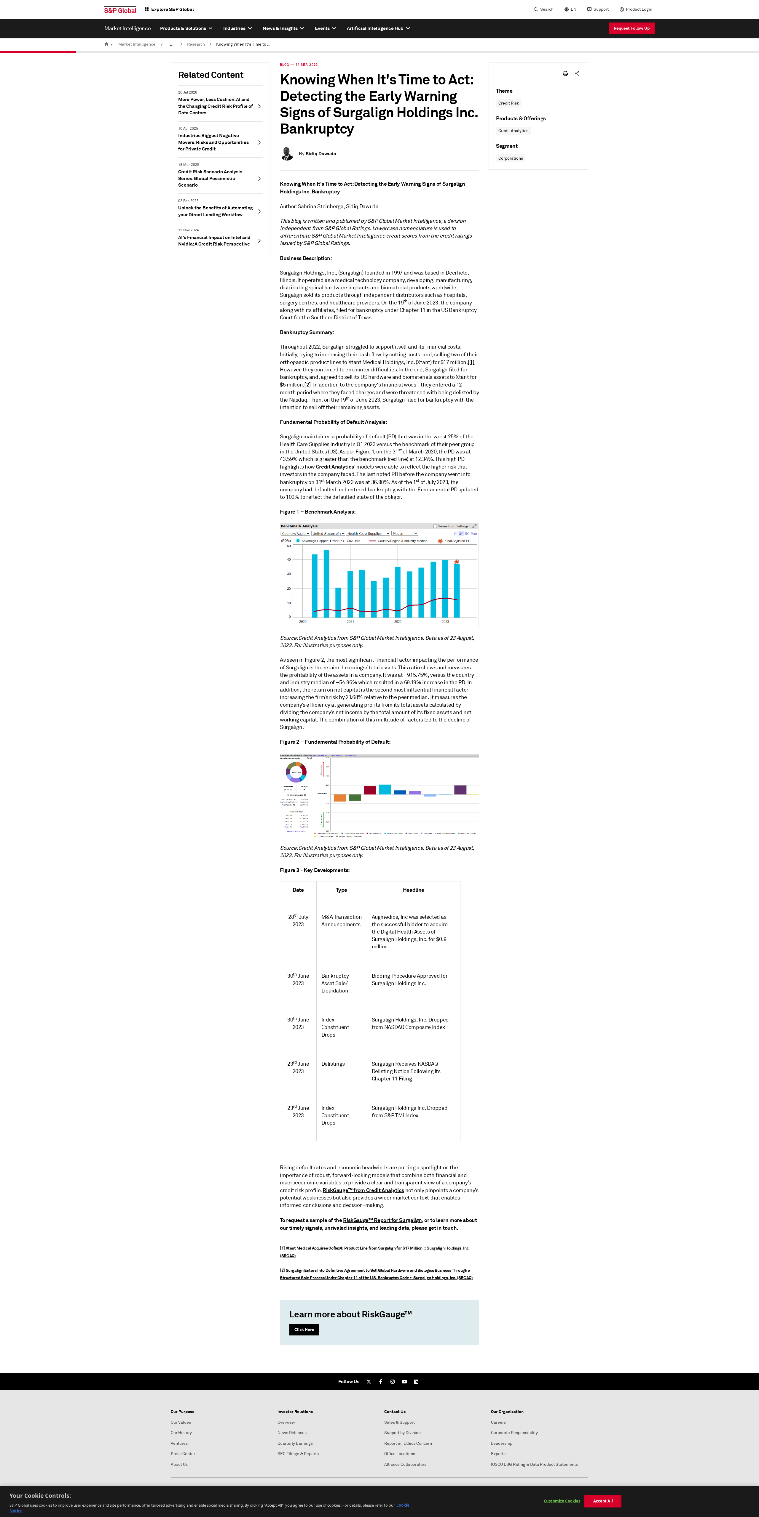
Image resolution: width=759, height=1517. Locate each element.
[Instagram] (392, 1381)
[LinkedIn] (416, 1381)
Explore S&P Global (172, 9)
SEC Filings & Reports (298, 1453)
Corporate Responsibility (514, 1432)
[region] (379, 1501)
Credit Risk (508, 103)
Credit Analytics (513, 130)
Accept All (603, 1501)
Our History (181, 1432)
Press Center (183, 1453)
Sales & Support (399, 1422)
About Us (179, 1464)
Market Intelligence (136, 44)
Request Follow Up (632, 28)
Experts (498, 1453)
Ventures (179, 1443)
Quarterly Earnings (295, 1443)
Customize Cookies (562, 1501)
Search (547, 9)
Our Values (181, 1422)
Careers (498, 1422)
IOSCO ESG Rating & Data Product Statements (534, 1464)
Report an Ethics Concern (408, 1443)
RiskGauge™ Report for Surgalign (382, 1220)
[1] (471, 362)
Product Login (639, 9)
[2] (307, 384)
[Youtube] (404, 1381)
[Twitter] (369, 1381)
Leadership (501, 1443)
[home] (106, 44)
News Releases (292, 1432)
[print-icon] (565, 73)
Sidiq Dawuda (321, 153)
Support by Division (402, 1432)
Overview (286, 1422)
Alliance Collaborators (405, 1464)
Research (196, 44)
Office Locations (399, 1453)
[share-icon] (577, 73)
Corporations (510, 158)
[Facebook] (380, 1381)
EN (573, 9)
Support (601, 9)
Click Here (304, 1329)
